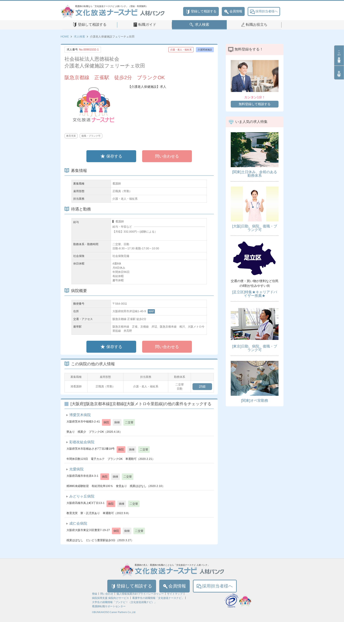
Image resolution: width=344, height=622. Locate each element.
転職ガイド (147, 25)
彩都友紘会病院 (81, 442)
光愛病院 (76, 469)
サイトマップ (175, 593)
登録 (94, 593)
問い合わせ (106, 593)
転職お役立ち (256, 25)
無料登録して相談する (255, 104)
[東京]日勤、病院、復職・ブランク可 (254, 348)
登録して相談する (203, 11)
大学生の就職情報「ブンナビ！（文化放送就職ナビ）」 (124, 602)
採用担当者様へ (266, 11)
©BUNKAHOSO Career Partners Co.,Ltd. (114, 612)
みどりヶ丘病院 (81, 496)
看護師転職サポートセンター (109, 606)
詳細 (202, 386)
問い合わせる (167, 156)
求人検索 (202, 25)
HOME (65, 36)
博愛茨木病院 (80, 415)
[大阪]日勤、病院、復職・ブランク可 (254, 228)
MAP (151, 311)
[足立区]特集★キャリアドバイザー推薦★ (254, 294)
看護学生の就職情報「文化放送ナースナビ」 (158, 598)
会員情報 (236, 11)
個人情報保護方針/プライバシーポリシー (140, 593)
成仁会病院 (78, 523)
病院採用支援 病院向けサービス (110, 598)
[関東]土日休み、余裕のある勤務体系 (254, 174)
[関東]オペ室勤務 (254, 401)
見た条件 (339, 70)
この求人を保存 (339, 53)
